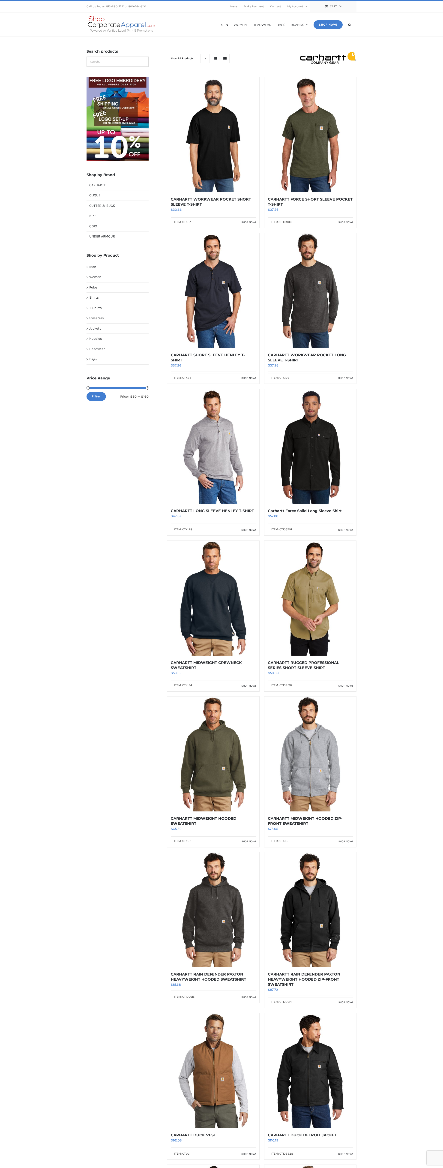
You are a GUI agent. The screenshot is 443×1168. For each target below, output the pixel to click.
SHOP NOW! (248, 222)
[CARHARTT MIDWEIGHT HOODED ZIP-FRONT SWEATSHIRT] (310, 754)
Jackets (95, 328)
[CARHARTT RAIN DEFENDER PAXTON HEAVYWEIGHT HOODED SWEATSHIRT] (213, 909)
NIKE (92, 216)
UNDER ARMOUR (102, 236)
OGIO (93, 226)
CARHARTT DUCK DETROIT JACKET (302, 1135)
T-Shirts (95, 308)
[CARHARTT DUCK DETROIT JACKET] (310, 1070)
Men (92, 267)
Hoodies (95, 338)
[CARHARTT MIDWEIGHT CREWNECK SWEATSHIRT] (213, 598)
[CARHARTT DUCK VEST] (213, 1070)
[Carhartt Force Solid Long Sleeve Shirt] (310, 446)
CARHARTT (97, 185)
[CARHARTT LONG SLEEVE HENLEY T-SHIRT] (213, 446)
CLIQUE (94, 195)
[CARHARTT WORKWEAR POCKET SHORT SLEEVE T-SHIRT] (213, 134)
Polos (93, 287)
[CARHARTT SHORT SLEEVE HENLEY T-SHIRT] (213, 290)
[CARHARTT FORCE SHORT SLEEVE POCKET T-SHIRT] (310, 134)
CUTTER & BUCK (102, 206)
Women (95, 277)
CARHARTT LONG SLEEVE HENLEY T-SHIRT (212, 511)
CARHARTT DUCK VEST (193, 1135)
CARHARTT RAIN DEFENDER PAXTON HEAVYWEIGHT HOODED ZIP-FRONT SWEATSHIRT (304, 979)
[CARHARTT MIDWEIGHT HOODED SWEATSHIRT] (213, 754)
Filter (96, 396)
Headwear (97, 349)
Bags (93, 359)
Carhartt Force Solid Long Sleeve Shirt (305, 511)
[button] (349, 24)
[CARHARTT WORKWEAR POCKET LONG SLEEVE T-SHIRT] (310, 290)
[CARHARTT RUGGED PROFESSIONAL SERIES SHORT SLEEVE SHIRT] (310, 598)
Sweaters (96, 318)
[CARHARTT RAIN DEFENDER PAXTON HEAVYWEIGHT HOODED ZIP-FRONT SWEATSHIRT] (310, 909)
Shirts (94, 297)
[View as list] (224, 58)
